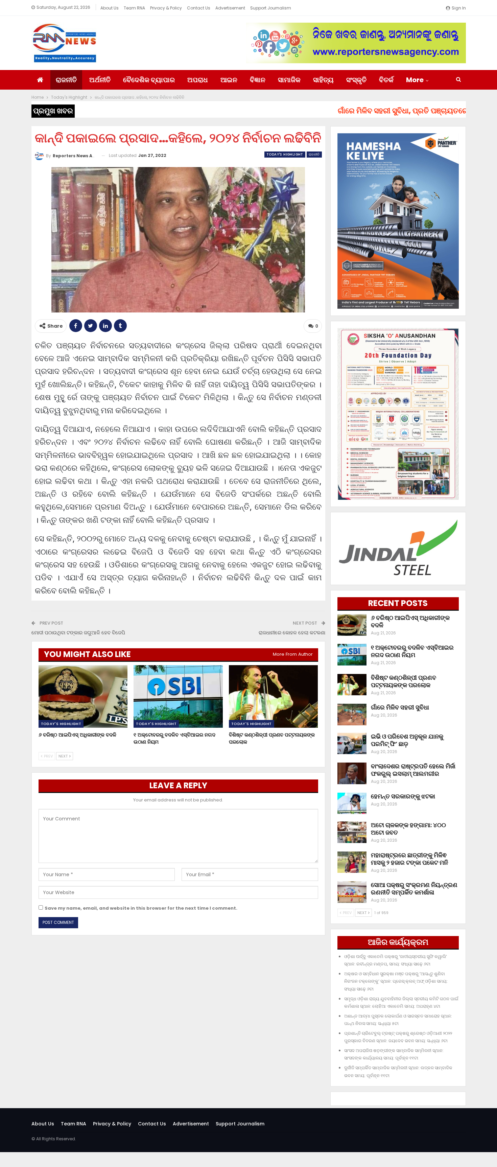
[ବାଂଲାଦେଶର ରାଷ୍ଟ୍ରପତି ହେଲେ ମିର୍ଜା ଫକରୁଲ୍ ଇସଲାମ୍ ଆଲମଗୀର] (351, 773)
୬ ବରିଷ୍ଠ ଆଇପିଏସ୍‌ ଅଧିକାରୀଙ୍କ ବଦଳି (410, 621)
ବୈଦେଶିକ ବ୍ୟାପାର (149, 80)
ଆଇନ (228, 80)
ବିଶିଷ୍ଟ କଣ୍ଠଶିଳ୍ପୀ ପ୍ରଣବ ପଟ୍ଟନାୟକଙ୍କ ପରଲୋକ (403, 681)
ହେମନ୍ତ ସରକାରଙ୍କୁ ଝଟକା (403, 796)
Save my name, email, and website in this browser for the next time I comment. (141, 908)
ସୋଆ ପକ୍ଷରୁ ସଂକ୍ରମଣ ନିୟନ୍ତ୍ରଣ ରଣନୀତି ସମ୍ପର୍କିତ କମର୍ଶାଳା (414, 888)
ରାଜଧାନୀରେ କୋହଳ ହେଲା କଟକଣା (292, 632)
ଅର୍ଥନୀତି (100, 80)
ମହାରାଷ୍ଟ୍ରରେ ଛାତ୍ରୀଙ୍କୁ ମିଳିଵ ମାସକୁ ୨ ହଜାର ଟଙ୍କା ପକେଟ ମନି (409, 859)
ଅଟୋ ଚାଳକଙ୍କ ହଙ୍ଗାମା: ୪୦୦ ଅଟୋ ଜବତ (408, 829)
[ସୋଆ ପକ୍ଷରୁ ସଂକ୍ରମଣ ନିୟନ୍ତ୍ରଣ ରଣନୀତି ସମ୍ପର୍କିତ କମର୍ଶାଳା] (351, 892)
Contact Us (198, 8)
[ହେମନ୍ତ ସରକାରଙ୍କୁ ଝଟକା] (351, 803)
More (415, 80)
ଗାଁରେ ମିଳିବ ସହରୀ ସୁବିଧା (400, 707)
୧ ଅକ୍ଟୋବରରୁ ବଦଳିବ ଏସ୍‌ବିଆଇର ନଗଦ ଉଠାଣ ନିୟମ (412, 651)
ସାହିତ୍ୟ (323, 80)
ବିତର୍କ (386, 80)
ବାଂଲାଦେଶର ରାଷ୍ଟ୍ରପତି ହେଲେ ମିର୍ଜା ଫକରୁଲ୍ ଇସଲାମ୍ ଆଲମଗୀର (413, 770)
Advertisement (230, 8)
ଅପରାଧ (197, 80)
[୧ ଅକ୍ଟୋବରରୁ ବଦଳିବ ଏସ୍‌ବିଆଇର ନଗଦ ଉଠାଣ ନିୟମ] (178, 696)
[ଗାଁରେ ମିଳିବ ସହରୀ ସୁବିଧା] (351, 714)
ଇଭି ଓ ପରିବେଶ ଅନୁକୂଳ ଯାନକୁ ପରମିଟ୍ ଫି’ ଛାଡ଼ (407, 740)
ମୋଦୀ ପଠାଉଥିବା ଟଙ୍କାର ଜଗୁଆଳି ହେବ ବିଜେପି (78, 632)
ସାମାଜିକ (289, 80)
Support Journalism (270, 8)
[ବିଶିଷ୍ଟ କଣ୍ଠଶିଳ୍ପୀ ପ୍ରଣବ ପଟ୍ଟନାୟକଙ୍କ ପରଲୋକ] (273, 696)
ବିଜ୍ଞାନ (257, 80)
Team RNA (134, 8)
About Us (109, 8)
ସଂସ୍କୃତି (356, 80)
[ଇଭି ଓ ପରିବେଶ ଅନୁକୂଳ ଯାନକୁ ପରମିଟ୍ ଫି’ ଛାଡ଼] (351, 743)
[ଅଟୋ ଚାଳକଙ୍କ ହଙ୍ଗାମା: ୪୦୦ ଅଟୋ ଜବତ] (351, 832)
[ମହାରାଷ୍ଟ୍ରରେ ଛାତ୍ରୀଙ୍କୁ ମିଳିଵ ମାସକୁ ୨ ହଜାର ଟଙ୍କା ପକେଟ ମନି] (351, 862)
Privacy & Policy (166, 8)
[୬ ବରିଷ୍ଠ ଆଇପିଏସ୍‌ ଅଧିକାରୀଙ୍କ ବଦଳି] (83, 696)
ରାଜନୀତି (66, 80)
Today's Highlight (284, 154)
